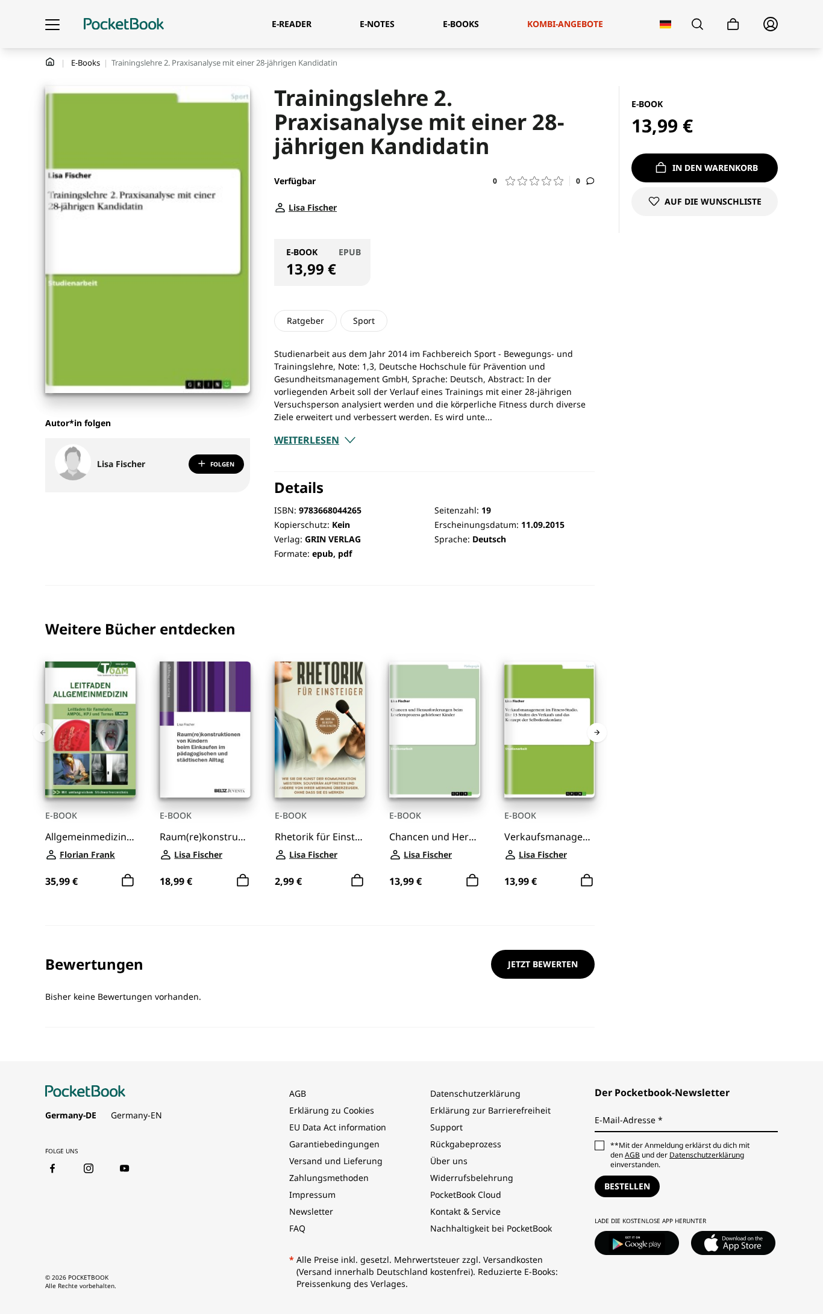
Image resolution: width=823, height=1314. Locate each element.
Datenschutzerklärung (475, 1093)
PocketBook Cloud (465, 1194)
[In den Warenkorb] (128, 880)
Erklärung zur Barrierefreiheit (490, 1110)
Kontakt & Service (465, 1211)
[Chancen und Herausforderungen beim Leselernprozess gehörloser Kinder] (434, 730)
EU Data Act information (337, 1127)
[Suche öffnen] (697, 24)
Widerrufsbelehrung (471, 1177)
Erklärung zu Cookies (333, 1110)
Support (446, 1127)
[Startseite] (124, 24)
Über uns (449, 1161)
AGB (297, 1093)
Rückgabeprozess (465, 1144)
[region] (320, 755)
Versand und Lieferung (336, 1161)
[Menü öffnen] (52, 24)
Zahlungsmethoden (329, 1177)
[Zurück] (42, 732)
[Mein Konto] (770, 24)
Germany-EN (136, 1115)
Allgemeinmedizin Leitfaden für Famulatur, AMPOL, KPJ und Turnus (90, 836)
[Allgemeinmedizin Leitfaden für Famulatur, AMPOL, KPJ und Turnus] (90, 730)
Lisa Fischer (121, 464)
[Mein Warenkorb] (733, 24)
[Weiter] (597, 732)
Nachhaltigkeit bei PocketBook (491, 1228)
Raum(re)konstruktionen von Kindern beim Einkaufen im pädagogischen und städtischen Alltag (205, 836)
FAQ (297, 1228)
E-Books (85, 62)
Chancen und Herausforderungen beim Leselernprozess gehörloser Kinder (434, 836)
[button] (531, 181)
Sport (364, 320)
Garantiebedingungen (334, 1144)
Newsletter (311, 1211)
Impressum (312, 1194)
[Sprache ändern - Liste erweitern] (665, 24)
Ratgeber (305, 320)
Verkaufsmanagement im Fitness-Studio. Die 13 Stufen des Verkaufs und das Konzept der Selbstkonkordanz (549, 836)
